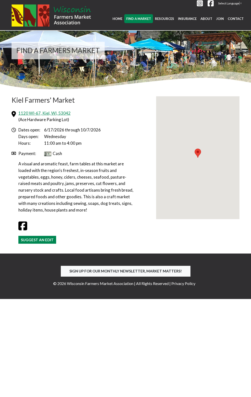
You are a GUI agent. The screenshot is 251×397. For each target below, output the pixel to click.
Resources (164, 19)
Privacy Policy (183, 283)
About (206, 19)
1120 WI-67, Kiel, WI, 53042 (44, 113)
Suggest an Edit (37, 240)
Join (220, 19)
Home (117, 19)
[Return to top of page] (242, 388)
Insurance (187, 19)
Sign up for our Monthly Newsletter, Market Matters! (125, 271)
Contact (236, 19)
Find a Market (138, 19)
